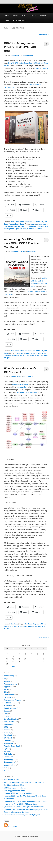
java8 (31, 226)
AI (5, 678)
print (38, 68)
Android (7, 681)
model (25, 626)
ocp (42, 226)
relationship (39, 626)
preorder (40, 355)
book (6, 226)
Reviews (7, 751)
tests (46, 355)
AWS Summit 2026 (11, 779)
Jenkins (7, 730)
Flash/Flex (8, 705)
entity (41, 624)
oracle (6, 228)
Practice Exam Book (16, 224)
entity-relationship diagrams (27, 392)
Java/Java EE (30, 222)
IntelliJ (6, 716)
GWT (6, 713)
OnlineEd (7, 740)
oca (34, 226)
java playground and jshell (14, 790)
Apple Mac (8, 686)
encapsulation (22, 387)
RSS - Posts (12, 826)
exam (33, 353)
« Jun (13, 666)
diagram (36, 624)
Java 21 (24, 15)
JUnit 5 (7, 732)
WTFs (6, 770)
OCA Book (39, 222)
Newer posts (43, 34)
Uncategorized (9, 765)
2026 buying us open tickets (15, 788)
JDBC (6, 727)
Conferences (9, 694)
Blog (6, 692)
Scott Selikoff (28, 55)
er (45, 624)
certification (12, 226)
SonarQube (8, 756)
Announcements (10, 684)
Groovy (7, 711)
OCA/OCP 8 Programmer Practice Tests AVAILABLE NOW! (21, 47)
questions (30, 228)
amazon (33, 224)
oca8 (39, 226)
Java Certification (17, 222)
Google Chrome (10, 708)
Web (5, 767)
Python (7, 748)
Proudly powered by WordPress (26, 836)
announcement (42, 224)
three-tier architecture (20, 384)
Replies (39, 228)
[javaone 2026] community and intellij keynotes (22, 815)
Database (14, 624)
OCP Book (8, 738)
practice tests (21, 228)
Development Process (12, 700)
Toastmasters (9, 762)
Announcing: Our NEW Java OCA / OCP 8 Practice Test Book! (21, 243)
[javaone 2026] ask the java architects (18, 793)
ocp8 (46, 226)
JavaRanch (8, 724)
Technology (8, 759)
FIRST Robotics (10, 703)
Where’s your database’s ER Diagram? (20, 370)
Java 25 (15, 15)
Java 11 (43, 15)
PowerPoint (8, 743)
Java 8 (7, 20)
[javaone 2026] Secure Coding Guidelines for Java (24, 806)
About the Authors (19, 20)
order (27, 355)
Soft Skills (8, 754)
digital (45, 68)
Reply (7, 358)
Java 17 (34, 15)
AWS (6, 689)
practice (12, 228)
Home (7, 15)
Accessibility (9, 675)
